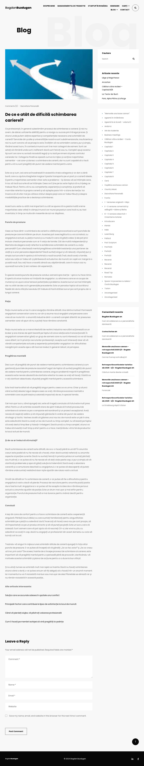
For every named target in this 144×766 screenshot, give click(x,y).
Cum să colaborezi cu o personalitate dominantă (118, 322)
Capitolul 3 (109, 155)
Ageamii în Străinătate (114, 118)
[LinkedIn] (132, 759)
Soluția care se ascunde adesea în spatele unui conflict (32, 595)
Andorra (108, 126)
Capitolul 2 (109, 151)
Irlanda (107, 225)
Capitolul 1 (109, 146)
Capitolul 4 (109, 159)
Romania (108, 277)
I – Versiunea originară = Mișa (117, 202)
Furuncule (106, 390)
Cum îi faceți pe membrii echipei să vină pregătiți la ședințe (34, 621)
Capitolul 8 (109, 176)
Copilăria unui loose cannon (116, 185)
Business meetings (112, 135)
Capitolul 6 (109, 168)
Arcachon (106, 82)
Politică (108, 238)
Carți (124, 6)
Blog (113, 10)
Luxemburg (109, 234)
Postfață (108, 247)
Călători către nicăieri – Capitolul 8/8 (112, 88)
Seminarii (114, 6)
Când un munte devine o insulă (115, 372)
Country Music (111, 189)
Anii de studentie (112, 130)
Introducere (110, 221)
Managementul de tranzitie (71, 6)
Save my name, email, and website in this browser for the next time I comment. (47, 716)
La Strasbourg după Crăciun (114, 405)
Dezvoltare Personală (29, 106)
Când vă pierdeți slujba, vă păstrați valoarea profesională (33, 613)
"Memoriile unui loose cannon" (117, 113)
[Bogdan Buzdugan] (18, 8)
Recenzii (108, 260)
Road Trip (109, 272)
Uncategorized (111, 293)
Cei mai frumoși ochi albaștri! (114, 357)
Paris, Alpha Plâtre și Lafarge (114, 98)
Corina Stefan (108, 331)
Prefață (108, 251)
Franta (107, 198)
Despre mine (49, 6)
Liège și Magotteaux (110, 78)
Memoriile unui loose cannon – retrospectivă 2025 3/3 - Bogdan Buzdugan (116, 349)
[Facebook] (138, 759)
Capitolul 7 (109, 172)
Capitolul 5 (109, 164)
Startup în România (98, 6)
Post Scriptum (111, 242)
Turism (107, 288)
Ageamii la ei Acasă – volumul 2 (118, 122)
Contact (124, 10)
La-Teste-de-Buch (110, 94)
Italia (107, 230)
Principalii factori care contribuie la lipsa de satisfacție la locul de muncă (40, 604)
